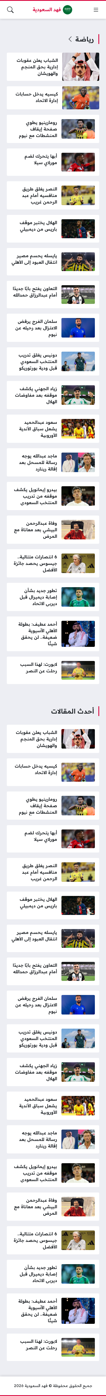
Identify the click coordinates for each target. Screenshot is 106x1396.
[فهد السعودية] (53, 9)
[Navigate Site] (95, 9)
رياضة (84, 39)
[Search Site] (10, 9)
